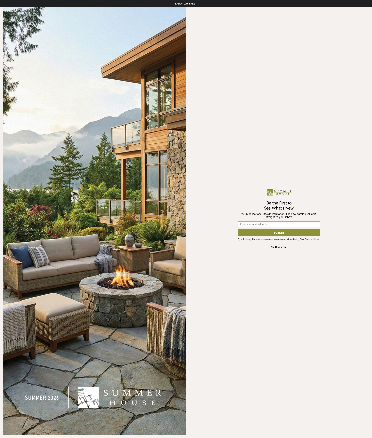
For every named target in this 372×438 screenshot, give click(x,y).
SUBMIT (279, 232)
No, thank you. (279, 247)
